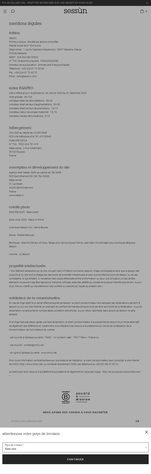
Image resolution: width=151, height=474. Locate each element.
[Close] (146, 432)
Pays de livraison (13, 445)
